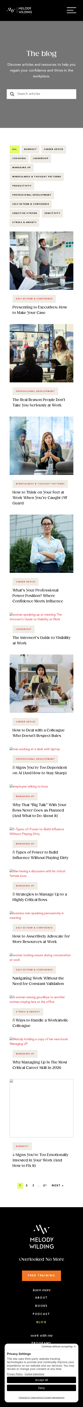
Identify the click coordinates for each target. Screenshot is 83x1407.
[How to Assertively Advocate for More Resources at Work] (41, 918)
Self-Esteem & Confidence (30, 204)
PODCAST (41, 1314)
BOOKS (41, 1306)
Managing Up (21, 168)
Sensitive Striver (24, 213)
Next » (58, 1185)
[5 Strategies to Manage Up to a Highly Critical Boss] (41, 876)
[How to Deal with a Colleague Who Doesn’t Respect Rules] (41, 712)
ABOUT (41, 1297)
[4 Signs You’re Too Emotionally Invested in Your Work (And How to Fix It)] (41, 1136)
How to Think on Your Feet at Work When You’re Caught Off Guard (40, 497)
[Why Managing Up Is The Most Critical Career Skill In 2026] (41, 1044)
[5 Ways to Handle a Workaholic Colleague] (41, 1002)
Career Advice (53, 149)
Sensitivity (52, 213)
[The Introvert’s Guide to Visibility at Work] (41, 619)
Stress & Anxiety (24, 222)
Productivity (21, 186)
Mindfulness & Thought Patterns (36, 177)
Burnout (30, 149)
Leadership (40, 158)
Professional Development (31, 195)
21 (45, 1185)
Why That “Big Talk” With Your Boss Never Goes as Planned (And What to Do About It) (39, 810)
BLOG (41, 1322)
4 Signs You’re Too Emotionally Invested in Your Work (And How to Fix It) (40, 1160)
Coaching (19, 158)
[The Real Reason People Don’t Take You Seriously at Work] (41, 381)
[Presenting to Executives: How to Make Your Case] (41, 289)
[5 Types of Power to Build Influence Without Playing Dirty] (41, 834)
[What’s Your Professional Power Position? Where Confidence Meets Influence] (41, 572)
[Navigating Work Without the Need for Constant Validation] (41, 960)
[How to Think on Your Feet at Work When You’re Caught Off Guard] (41, 474)
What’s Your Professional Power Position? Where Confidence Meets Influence (38, 595)
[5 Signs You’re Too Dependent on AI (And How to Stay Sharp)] (35, 749)
